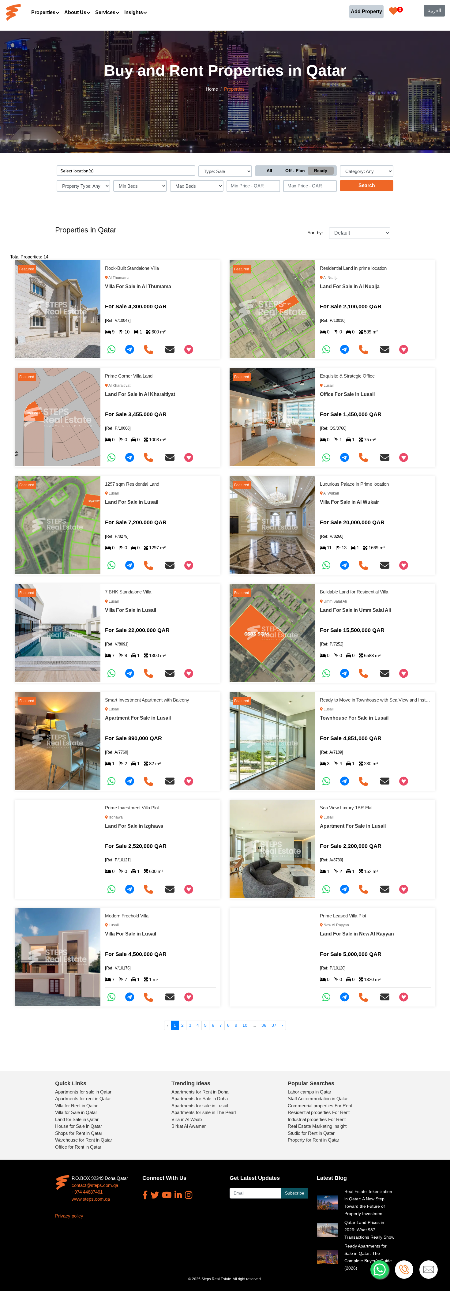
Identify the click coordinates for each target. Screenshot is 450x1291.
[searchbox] (126, 170)
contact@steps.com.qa (95, 1185)
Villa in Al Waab (186, 1119)
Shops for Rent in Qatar (78, 1133)
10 (244, 1025)
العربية (434, 10)
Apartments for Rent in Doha (199, 1091)
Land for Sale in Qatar (77, 1119)
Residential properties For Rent (319, 1112)
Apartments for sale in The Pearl (203, 1112)
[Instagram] (189, 1195)
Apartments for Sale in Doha (199, 1098)
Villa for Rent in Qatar (76, 1105)
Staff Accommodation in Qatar (318, 1098)
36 (263, 1025)
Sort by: (315, 232)
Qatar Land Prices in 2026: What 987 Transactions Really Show (369, 1230)
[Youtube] (167, 1195)
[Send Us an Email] (172, 349)
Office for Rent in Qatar (78, 1147)
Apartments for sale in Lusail (199, 1105)
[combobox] (126, 170)
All (269, 170)
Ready (320, 170)
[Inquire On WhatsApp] (114, 349)
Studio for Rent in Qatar (311, 1133)
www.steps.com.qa (91, 1199)
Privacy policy (69, 1215)
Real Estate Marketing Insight (317, 1126)
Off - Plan (295, 170)
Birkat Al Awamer (188, 1126)
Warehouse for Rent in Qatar (83, 1139)
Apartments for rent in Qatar (83, 1098)
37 (274, 1025)
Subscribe (294, 1193)
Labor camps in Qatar (309, 1091)
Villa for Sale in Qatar (76, 1112)
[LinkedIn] (178, 1195)
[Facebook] (145, 1195)
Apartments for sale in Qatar (83, 1091)
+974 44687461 (87, 1192)
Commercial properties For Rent (320, 1105)
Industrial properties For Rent (317, 1119)
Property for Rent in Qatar (313, 1139)
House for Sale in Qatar (78, 1126)
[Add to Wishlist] (191, 349)
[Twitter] (155, 1195)
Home (212, 89)
